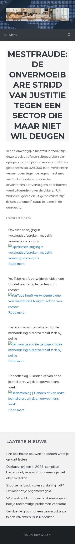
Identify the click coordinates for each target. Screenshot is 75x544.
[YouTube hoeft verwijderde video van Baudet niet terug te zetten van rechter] (36, 307)
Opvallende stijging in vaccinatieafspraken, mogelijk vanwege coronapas (30, 235)
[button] (69, 35)
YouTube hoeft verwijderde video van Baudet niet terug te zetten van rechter (36, 284)
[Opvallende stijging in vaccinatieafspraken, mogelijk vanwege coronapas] (36, 258)
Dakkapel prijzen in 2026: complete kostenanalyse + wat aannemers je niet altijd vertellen (35, 472)
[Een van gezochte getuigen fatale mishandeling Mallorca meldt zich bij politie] (36, 355)
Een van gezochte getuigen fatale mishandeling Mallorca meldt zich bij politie (34, 332)
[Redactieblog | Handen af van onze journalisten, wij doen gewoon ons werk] (36, 404)
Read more (16, 264)
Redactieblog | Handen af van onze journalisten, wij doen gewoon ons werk (34, 381)
